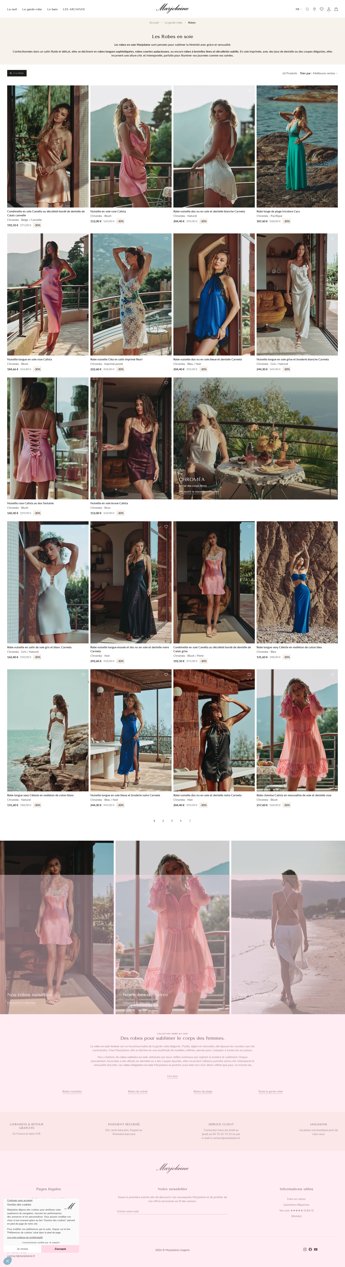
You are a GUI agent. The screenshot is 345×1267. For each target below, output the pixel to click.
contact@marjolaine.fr (21, 1256)
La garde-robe (173, 22)
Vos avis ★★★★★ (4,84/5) (296, 1210)
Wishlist (296, 1216)
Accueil (154, 22)
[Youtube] (316, 1250)
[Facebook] (310, 1250)
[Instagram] (305, 1250)
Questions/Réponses (296, 1205)
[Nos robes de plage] (288, 927)
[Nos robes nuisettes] (57, 927)
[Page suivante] (190, 820)
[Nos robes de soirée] (172, 927)
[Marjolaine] (172, 9)
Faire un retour (296, 1199)
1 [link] (154, 821)
